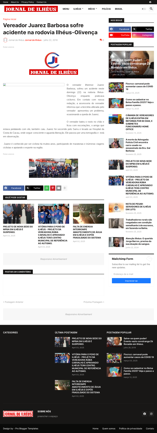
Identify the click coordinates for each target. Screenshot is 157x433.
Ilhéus (77, 9)
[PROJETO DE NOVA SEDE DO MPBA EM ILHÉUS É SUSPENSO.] (18, 214)
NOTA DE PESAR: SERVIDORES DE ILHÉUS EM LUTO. (138, 207)
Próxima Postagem (93, 302)
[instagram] (151, 413)
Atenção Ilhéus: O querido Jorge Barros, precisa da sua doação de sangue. (139, 241)
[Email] (58, 188)
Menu (66, 9)
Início (91, 9)
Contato (150, 428)
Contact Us (41, 2)
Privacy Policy (27, 2)
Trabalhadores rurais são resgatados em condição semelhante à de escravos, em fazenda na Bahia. (139, 223)
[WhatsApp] (46, 188)
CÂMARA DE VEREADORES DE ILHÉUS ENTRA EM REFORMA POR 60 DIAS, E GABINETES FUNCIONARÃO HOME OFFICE (140, 122)
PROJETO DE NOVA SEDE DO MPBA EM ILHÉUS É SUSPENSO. (18, 229)
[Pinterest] (52, 188)
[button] (143, 8)
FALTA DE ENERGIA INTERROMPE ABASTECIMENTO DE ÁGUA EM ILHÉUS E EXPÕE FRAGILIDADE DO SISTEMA (87, 232)
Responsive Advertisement (53, 259)
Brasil (119, 9)
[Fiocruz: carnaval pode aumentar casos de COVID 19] (116, 87)
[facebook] (150, 2)
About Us (15, 2)
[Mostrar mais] (64, 188)
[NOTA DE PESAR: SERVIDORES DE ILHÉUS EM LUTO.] (116, 208)
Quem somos (108, 428)
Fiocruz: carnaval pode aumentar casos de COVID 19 (139, 86)
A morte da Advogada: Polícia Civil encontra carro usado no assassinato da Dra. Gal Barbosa (138, 145)
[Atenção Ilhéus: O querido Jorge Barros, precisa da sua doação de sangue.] (116, 242)
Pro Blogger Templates (26, 428)
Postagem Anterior (14, 302)
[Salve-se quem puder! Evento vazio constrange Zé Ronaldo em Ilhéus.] (114, 342)
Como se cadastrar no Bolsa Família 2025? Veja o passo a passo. (140, 102)
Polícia (106, 9)
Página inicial (9, 19)
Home (5, 2)
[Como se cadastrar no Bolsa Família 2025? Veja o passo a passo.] (116, 103)
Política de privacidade (130, 428)
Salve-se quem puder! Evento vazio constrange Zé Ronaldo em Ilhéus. (138, 341)
